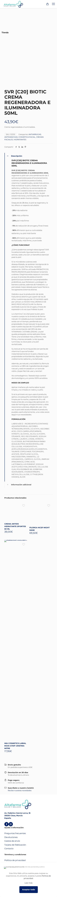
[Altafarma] (13, 4)
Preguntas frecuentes (15, 833)
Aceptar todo (28, 889)
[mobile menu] (53, 4)
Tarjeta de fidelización (15, 845)
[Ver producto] (24, 504)
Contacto (8, 848)
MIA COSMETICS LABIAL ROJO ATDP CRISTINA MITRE (15, 745)
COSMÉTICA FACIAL (26, 137)
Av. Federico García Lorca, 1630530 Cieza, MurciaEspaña (17, 815)
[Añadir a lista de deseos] (24, 508)
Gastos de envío (12, 841)
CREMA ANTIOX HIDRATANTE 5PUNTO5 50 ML (15, 526)
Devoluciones (10, 837)
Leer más (28, 883)
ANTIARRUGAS (34, 134)
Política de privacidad (15, 860)
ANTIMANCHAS (11, 137)
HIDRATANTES (20, 139)
